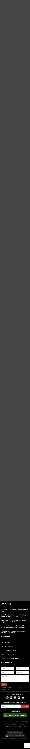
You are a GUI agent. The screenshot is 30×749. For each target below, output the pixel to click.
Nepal (20, 726)
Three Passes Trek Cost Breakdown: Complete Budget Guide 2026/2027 (13, 621)
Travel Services (22, 724)
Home (5, 721)
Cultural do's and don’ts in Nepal (10, 658)
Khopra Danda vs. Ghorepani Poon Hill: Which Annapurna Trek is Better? (13, 631)
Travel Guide (14, 724)
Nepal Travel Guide (6, 642)
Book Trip (17, 721)
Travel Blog (7, 724)
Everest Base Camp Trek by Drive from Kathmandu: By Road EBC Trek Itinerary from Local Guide (14, 626)
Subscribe (25, 706)
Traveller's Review (8, 726)
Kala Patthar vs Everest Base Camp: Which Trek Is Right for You (14, 610)
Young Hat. (22, 739)
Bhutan (15, 726)
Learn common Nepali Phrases (9, 650)
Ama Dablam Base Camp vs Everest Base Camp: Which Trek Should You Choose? (13, 615)
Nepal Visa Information (7, 646)
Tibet (24, 726)
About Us (11, 721)
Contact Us (23, 721)
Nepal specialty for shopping (8, 654)
